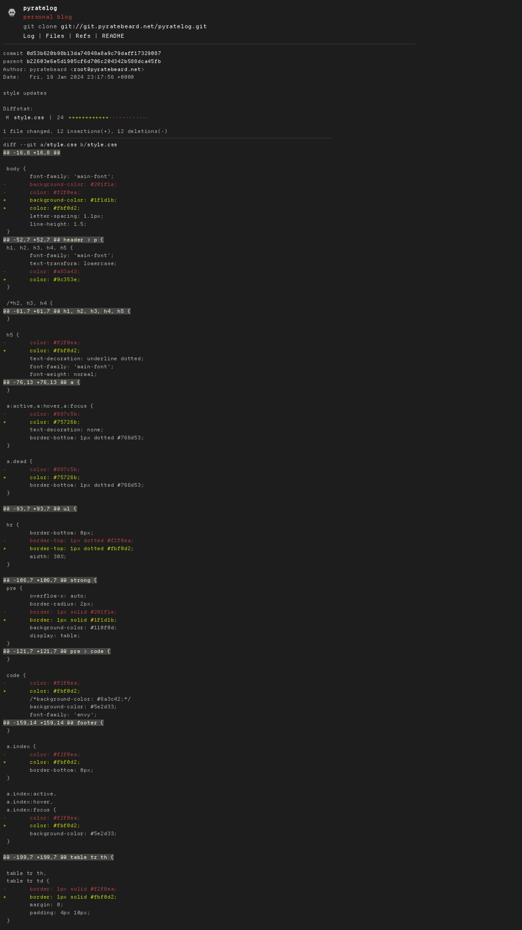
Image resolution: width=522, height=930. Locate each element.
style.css (29, 117)
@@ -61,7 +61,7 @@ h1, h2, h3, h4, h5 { (67, 311)
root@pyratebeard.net (107, 69)
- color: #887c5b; (41, 414)
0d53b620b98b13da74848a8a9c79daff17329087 (94, 53)
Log (28, 35)
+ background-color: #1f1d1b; (60, 200)
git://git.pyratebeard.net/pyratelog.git (134, 26)
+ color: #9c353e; (41, 279)
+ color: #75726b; (41, 422)
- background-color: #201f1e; (60, 184)
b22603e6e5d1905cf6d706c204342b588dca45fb (94, 61)
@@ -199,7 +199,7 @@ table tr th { (58, 857)
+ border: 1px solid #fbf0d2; (60, 897)
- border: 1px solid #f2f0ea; (60, 889)
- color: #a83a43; (41, 271)
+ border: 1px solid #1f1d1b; (60, 620)
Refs (83, 35)
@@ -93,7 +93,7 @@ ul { (40, 509)
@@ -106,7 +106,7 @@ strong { (50, 580)
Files (55, 35)
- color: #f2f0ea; (41, 192)
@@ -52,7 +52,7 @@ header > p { (53, 240)
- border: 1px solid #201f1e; (60, 612)
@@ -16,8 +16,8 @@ (31, 152)
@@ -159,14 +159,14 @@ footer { (53, 722)
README (113, 35)
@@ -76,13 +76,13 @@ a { (41, 382)
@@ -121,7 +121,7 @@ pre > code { (57, 651)
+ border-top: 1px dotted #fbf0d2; (68, 548)
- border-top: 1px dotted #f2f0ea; (68, 540)
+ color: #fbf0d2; (41, 208)
